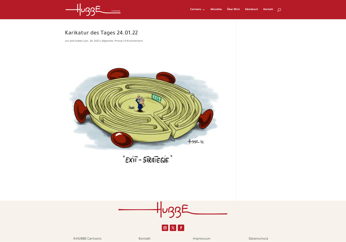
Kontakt (268, 9)
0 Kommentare (134, 41)
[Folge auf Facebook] (181, 228)
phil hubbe (76, 41)
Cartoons (195, 9)
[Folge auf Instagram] (165, 228)
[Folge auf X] (173, 228)
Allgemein (108, 41)
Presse (119, 41)
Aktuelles (216, 9)
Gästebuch (251, 9)
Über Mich (233, 9)
